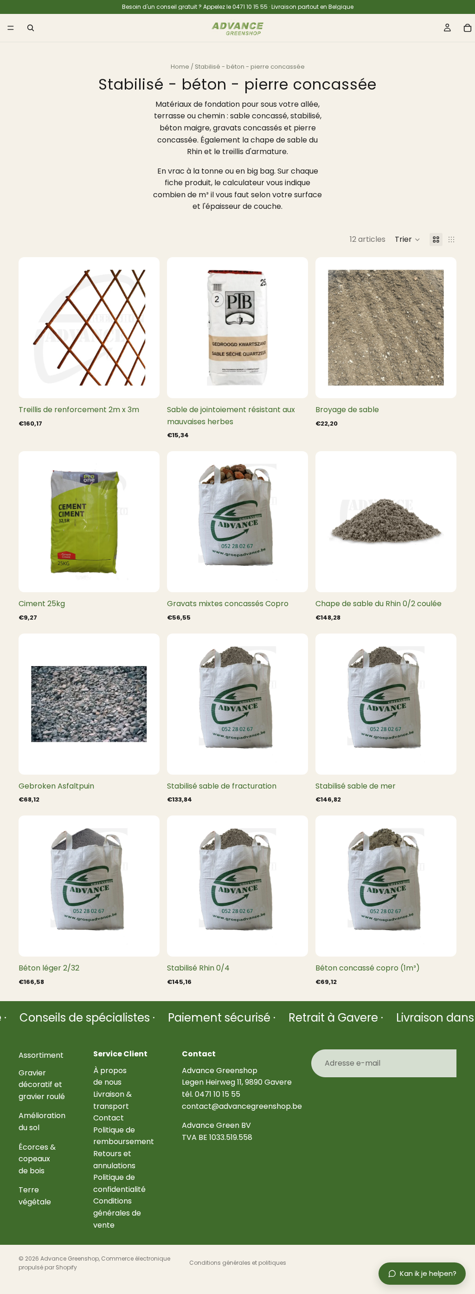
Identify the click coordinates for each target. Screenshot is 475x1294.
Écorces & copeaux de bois (37, 1158)
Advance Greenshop (69, 1258)
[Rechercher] (30, 28)
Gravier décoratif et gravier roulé (42, 1084)
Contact (108, 1118)
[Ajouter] (293, 383)
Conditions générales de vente (117, 1213)
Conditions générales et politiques (237, 1263)
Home (180, 66)
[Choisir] (145, 383)
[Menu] (10, 28)
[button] (407, 239)
